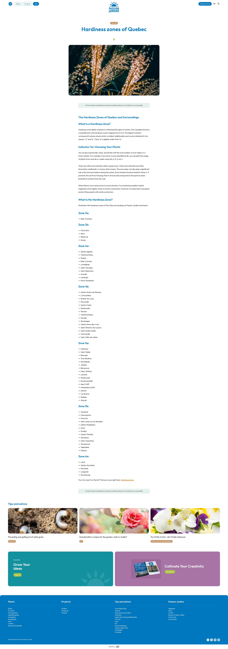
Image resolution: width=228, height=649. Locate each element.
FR (214, 4)
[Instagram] (211, 640)
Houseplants (12, 617)
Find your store (205, 4)
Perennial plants (13, 613)
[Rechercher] (217, 2)
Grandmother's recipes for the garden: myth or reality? (103, 537)
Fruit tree (118, 619)
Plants (18, 4)
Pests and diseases (121, 626)
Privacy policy (172, 619)
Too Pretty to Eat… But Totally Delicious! (168, 537)
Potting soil (64, 611)
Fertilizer (64, 608)
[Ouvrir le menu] (10, 4)
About (170, 611)
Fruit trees (11, 611)
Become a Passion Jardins (176, 615)
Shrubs (10, 608)
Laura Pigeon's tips (120, 608)
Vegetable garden (13, 615)
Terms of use (172, 617)
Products (27, 4)
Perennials (118, 632)
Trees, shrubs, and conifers (123, 613)
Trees (9, 621)
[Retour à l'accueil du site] (114, 8)
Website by (112, 646)
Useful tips (114, 23)
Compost (64, 613)
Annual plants (12, 619)
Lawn (116, 621)
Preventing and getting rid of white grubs (25, 537)
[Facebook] (208, 640)
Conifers (10, 623)
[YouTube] (215, 640)
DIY (81, 541)
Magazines (171, 608)
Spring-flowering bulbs (15, 626)
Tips (36, 4)
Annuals (117, 611)
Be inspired (169, 572)
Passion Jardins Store (121, 628)
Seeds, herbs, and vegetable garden (161, 541)
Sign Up (17, 575)
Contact (170, 613)
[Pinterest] (218, 640)
